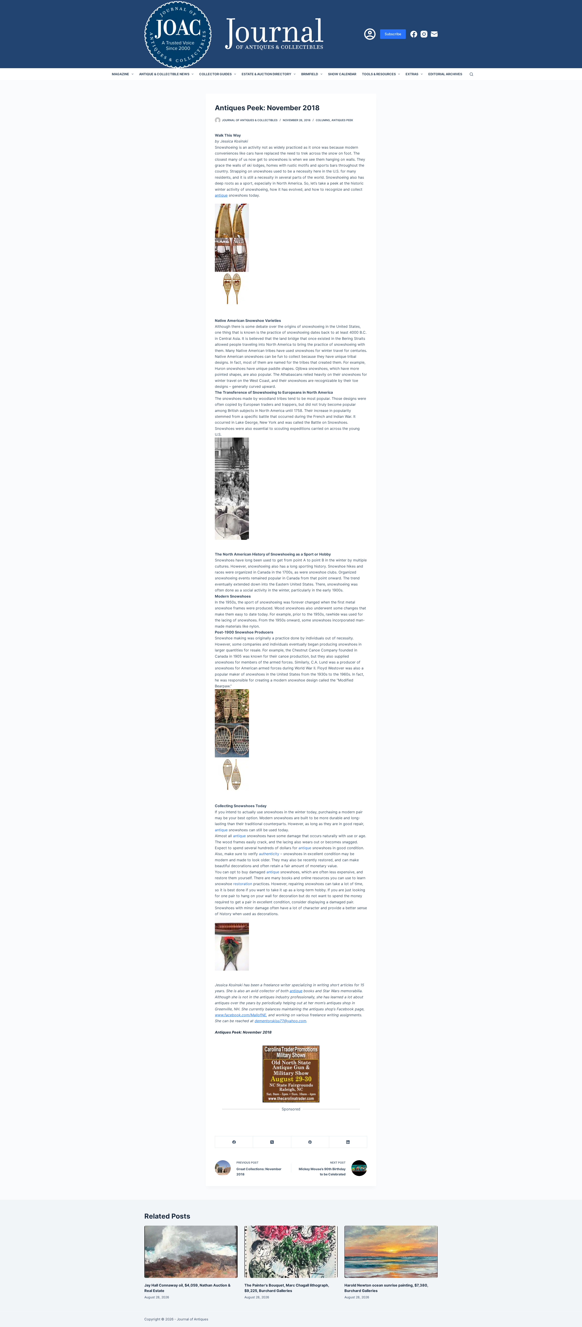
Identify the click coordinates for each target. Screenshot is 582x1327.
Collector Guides (215, 74)
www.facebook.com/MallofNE (240, 1015)
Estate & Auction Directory (266, 74)
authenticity (269, 853)
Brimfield (309, 74)
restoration (242, 883)
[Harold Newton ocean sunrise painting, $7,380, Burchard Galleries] (391, 1252)
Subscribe (393, 34)
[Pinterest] (310, 1142)
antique (221, 195)
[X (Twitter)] (272, 1142)
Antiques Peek (342, 120)
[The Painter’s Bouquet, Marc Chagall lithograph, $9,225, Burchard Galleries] (291, 1252)
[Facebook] (413, 34)
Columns (323, 120)
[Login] (370, 34)
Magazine (120, 74)
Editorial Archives (445, 74)
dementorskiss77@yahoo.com (280, 1021)
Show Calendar (342, 74)
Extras (412, 74)
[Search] (471, 74)
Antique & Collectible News (164, 74)
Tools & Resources (379, 74)
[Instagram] (424, 34)
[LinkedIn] (348, 1142)
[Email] (434, 34)
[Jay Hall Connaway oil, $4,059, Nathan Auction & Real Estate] (191, 1252)
